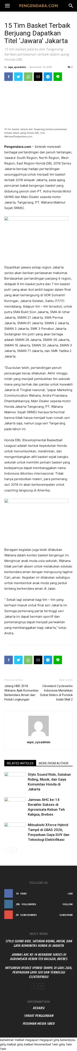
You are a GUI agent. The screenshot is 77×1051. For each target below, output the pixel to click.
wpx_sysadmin (17, 67)
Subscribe (66, 914)
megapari (31, 1040)
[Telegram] (48, 76)
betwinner (7, 1040)
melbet (19, 1040)
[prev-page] (7, 850)
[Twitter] (18, 76)
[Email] (38, 76)
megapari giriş (49, 1040)
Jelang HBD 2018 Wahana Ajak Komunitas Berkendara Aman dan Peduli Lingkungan (21, 692)
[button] (71, 6)
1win (69, 1044)
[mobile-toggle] (7, 6)
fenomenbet (42, 1044)
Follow (68, 904)
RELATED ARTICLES (20, 763)
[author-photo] (38, 736)
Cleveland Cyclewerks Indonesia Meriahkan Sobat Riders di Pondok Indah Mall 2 (56, 692)
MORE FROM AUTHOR (53, 763)
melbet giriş (15, 1044)
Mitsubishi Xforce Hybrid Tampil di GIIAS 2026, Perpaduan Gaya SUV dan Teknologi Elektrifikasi (38, 972)
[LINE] (57, 76)
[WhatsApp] (28, 76)
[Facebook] (8, 76)
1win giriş (58, 1044)
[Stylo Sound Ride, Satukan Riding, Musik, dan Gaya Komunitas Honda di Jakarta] (15, 779)
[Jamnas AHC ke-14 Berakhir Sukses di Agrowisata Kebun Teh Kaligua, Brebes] (15, 804)
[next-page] (13, 850)
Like (70, 893)
